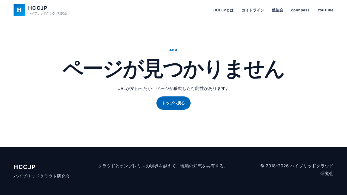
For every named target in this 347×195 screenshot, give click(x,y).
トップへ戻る (173, 102)
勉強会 (277, 10)
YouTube (325, 10)
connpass (300, 10)
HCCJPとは (223, 10)
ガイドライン (253, 10)
